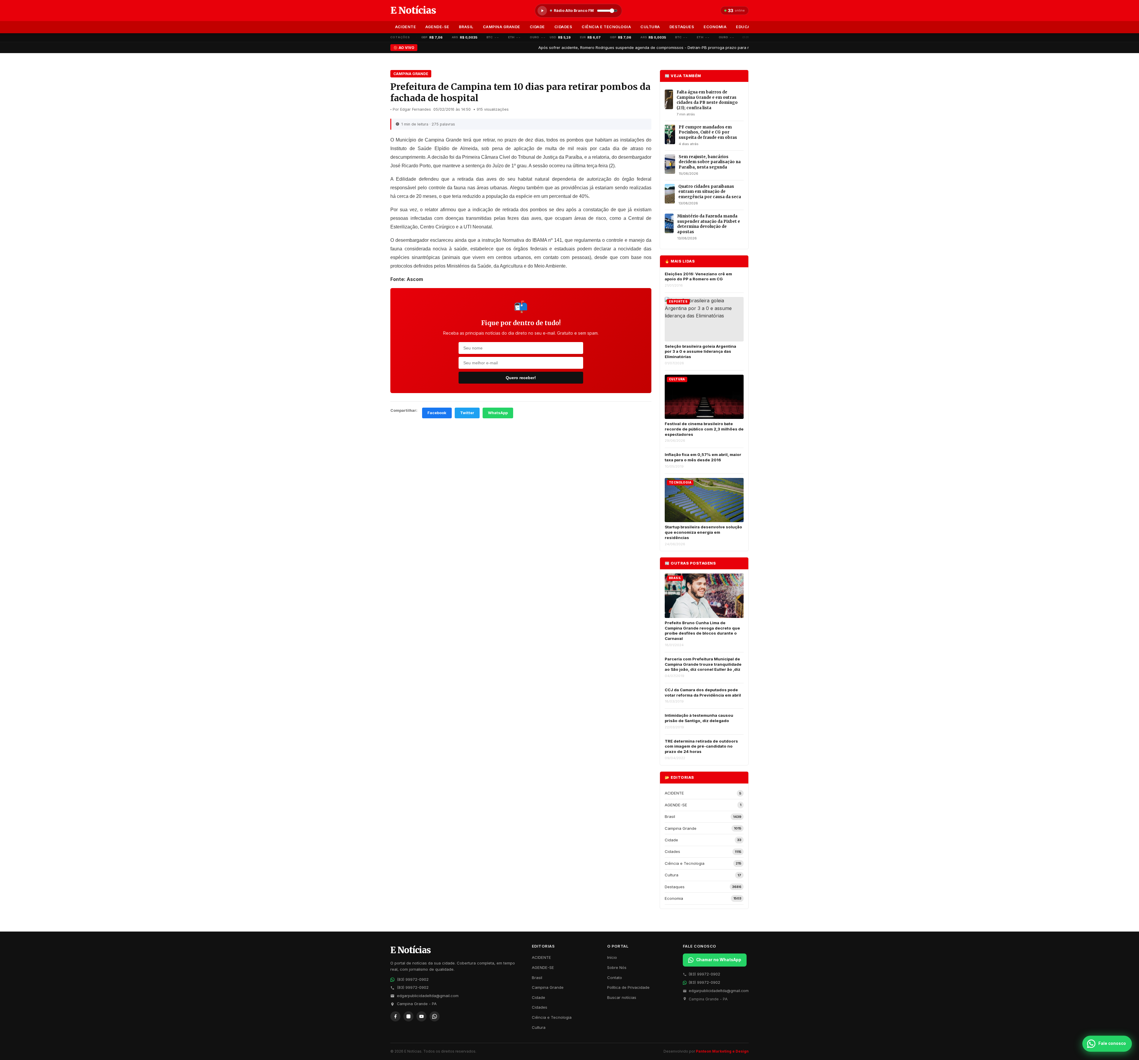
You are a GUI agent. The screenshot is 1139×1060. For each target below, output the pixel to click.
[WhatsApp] (434, 1016)
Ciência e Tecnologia (606, 27)
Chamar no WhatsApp (718, 959)
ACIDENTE (405, 27)
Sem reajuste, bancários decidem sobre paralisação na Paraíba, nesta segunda (710, 162)
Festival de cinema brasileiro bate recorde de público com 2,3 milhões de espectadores (704, 428)
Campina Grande (501, 27)
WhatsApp (498, 413)
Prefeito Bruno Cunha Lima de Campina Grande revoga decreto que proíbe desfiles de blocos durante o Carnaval (702, 630)
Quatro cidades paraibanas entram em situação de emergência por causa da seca (709, 191)
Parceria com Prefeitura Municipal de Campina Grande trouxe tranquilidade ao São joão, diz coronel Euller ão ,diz (703, 664)
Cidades (563, 27)
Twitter (467, 413)
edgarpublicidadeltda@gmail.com (428, 996)
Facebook (436, 413)
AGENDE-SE (437, 27)
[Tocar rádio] (542, 10)
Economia (715, 27)
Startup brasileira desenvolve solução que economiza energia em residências (703, 532)
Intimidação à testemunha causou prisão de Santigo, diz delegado (699, 718)
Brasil (466, 27)
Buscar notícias (621, 997)
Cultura (650, 27)
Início (612, 957)
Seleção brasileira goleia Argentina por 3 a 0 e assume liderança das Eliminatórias (700, 351)
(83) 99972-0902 (413, 979)
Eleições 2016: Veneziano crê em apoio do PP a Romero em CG (698, 276)
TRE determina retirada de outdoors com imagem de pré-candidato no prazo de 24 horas (701, 746)
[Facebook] (395, 1016)
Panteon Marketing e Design (722, 1051)
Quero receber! (521, 377)
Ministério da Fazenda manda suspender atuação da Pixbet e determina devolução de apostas (708, 224)
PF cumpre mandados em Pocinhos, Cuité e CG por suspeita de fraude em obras (708, 132)
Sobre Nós (616, 967)
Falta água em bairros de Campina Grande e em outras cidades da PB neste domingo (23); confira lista (707, 100)
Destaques (681, 27)
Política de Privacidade (628, 987)
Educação (747, 27)
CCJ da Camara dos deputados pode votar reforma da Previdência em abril (703, 692)
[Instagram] (408, 1016)
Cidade (537, 27)
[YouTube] (421, 1016)
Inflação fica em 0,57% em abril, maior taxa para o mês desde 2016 (703, 457)
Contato (614, 977)
